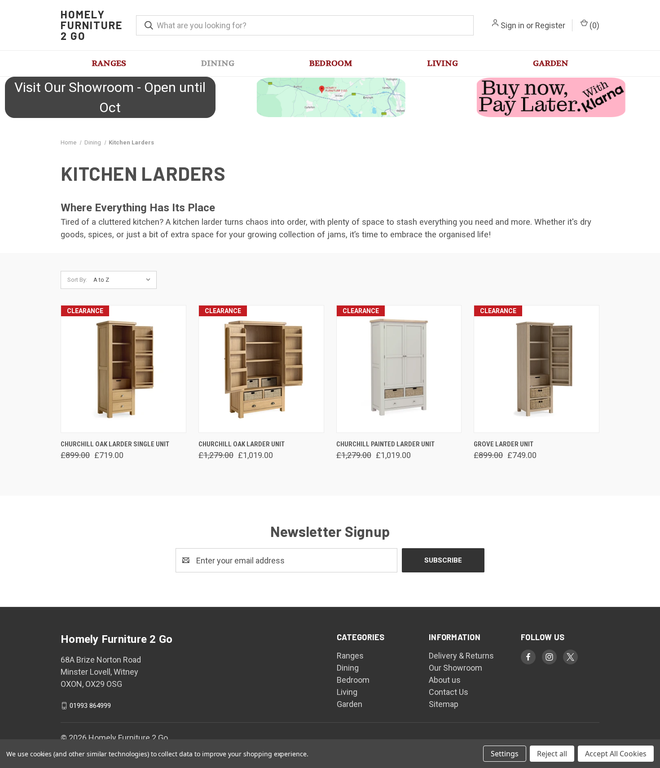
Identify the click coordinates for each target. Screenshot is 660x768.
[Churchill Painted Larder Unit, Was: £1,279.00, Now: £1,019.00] (399, 369)
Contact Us (448, 692)
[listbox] (124, 279)
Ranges (109, 63)
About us (445, 680)
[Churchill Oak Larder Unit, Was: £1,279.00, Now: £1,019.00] (261, 369)
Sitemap (443, 704)
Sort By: (77, 279)
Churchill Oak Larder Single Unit (115, 444)
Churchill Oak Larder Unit (241, 444)
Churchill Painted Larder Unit (385, 444)
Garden (550, 63)
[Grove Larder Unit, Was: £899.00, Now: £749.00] (536, 369)
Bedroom (330, 63)
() (593, 25)
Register (550, 25)
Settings (505, 754)
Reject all (552, 754)
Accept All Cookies (616, 754)
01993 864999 (90, 706)
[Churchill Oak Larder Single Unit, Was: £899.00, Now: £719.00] (123, 369)
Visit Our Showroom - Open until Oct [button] (110, 97)
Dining (217, 63)
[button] (330, 97)
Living (442, 63)
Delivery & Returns (461, 655)
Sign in (512, 25)
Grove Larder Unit (503, 444)
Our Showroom (455, 667)
